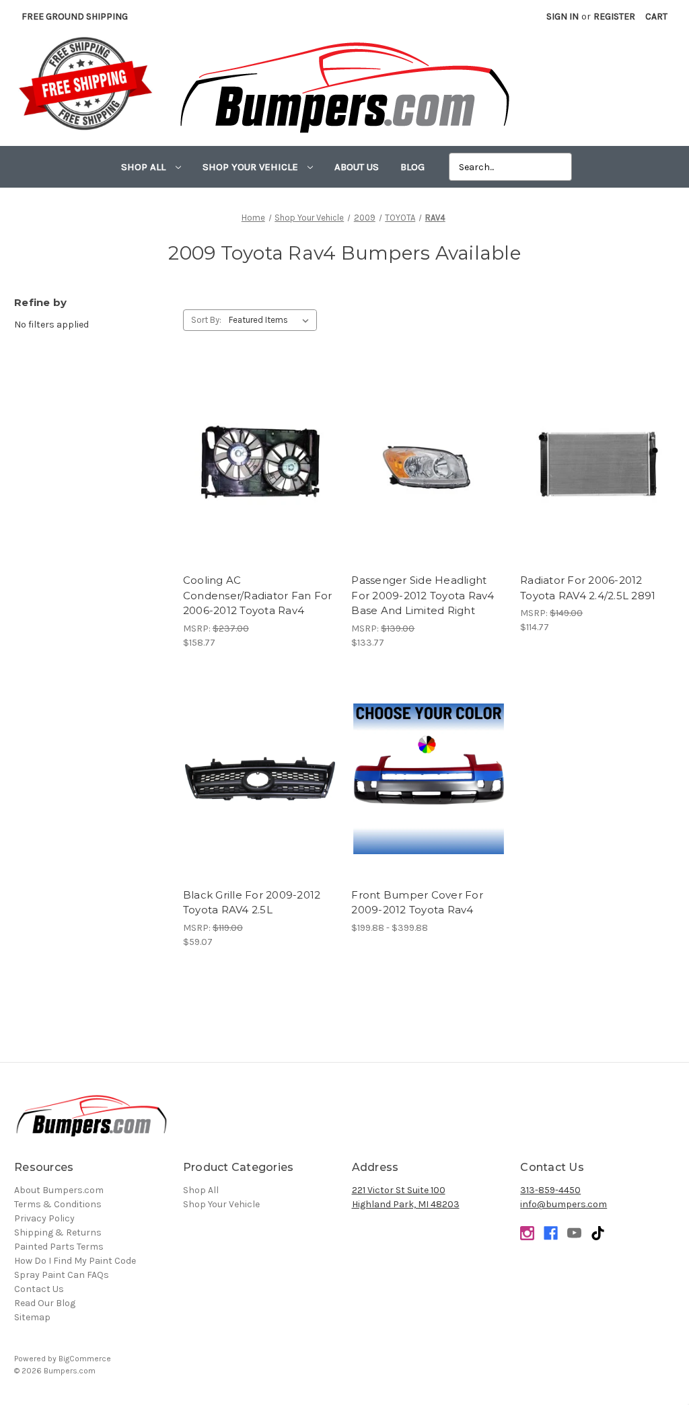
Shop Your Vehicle (252, 167)
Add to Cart (260, 476)
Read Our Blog (44, 1303)
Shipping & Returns (58, 1232)
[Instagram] (527, 1233)
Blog (412, 167)
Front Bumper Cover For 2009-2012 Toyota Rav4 (417, 902)
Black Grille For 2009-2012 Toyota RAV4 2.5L (252, 902)
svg (598, 1233)
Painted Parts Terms (59, 1246)
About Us (356, 167)
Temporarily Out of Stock (260, 791)
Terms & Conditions (58, 1204)
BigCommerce (85, 1358)
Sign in (562, 16)
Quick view (260, 452)
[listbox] (271, 320)
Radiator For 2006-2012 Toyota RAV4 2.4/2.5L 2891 (587, 588)
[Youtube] (574, 1233)
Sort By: (206, 320)
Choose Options (428, 791)
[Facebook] (551, 1233)
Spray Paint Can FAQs (61, 1275)
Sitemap (32, 1317)
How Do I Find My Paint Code (75, 1260)
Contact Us (39, 1289)
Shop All (144, 167)
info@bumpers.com (563, 1204)
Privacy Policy (44, 1218)
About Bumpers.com (59, 1190)
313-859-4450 (550, 1190)
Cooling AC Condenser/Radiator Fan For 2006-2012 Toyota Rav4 (257, 595)
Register (614, 16)
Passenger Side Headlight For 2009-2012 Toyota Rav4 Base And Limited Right (422, 595)
